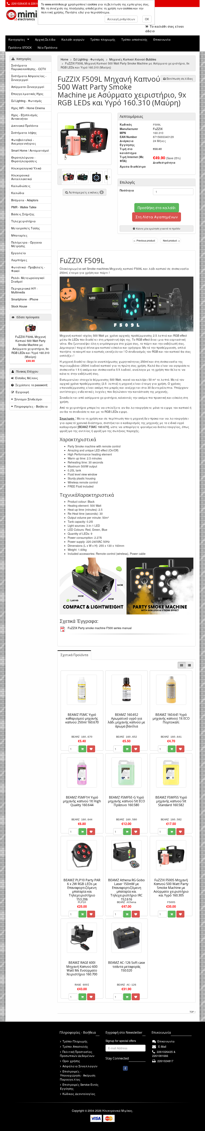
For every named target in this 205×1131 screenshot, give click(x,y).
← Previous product (144, 240)
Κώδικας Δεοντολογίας (78, 1094)
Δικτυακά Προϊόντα (24, 126)
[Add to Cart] (82, 748)
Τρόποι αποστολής (134, 39)
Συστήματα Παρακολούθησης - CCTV (28, 67)
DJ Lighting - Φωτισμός (89, 59)
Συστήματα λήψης (24, 133)
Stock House (19, 306)
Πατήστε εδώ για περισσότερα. (87, 12)
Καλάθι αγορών (72, 39)
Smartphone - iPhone (24, 299)
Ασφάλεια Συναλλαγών (79, 1066)
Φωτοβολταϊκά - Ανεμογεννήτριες (23, 141)
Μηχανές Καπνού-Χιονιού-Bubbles (133, 59)
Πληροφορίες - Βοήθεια (31, 406)
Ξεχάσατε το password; (31, 385)
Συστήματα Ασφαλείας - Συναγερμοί (28, 78)
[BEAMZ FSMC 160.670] (93, 427)
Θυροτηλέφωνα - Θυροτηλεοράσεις (24, 159)
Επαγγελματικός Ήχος (27, 94)
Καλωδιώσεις (20, 186)
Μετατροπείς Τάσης (25, 228)
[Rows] (189, 665)
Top (192, 1011)
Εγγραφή (21, 392)
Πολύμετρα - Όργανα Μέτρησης (26, 244)
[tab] (74, 655)
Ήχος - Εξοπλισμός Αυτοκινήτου (24, 117)
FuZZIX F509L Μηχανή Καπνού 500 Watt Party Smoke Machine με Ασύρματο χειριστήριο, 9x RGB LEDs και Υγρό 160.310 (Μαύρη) (30, 347)
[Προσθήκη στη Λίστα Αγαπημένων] (91, 748)
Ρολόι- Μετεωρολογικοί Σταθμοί (27, 279)
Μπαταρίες (19, 235)
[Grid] (182, 665)
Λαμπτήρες (19, 260)
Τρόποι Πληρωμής (74, 1041)
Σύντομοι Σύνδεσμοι (28, 399)
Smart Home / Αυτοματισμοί (30, 150)
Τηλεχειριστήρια (23, 221)
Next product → (171, 240)
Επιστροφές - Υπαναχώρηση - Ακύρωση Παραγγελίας (77, 1075)
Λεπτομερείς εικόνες (85, 192)
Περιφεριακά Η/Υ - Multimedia (24, 290)
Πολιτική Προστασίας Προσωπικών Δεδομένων (77, 1054)
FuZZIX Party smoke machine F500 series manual (100, 628)
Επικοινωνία (162, 39)
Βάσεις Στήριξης (22, 214)
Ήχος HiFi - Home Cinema (28, 108)
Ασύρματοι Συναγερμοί (27, 87)
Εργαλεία (18, 253)
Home (65, 59)
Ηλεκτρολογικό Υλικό (26, 168)
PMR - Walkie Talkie (23, 207)
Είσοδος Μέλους (26, 378)
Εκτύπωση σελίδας (179, 79)
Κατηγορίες (16, 39)
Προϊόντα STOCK (20, 47)
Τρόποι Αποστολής (75, 1046)
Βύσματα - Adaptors (24, 200)
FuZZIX (158, 129)
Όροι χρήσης (71, 1061)
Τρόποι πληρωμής (102, 39)
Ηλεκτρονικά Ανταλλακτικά (21, 177)
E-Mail (161, 1046)
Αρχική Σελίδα (45, 39)
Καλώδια (17, 193)
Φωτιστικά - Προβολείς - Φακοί (28, 269)
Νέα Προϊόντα (47, 47)
